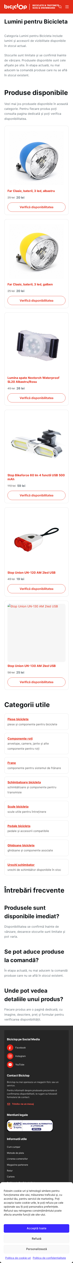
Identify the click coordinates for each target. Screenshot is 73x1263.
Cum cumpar (13, 1146)
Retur (10, 1170)
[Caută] (60, 6)
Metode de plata (15, 1152)
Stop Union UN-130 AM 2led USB (31, 666)
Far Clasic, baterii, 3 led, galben (30, 284)
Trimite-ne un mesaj (23, 1103)
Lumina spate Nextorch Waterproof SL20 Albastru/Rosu (33, 380)
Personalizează (36, 1249)
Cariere (11, 1176)
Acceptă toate (36, 1228)
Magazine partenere (17, 1164)
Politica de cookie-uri (18, 1257)
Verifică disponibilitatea (36, 207)
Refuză (36, 1238)
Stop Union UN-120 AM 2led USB (31, 572)
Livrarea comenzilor (17, 1158)
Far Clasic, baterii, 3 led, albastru (31, 191)
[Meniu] (67, 6)
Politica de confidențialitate (49, 1257)
